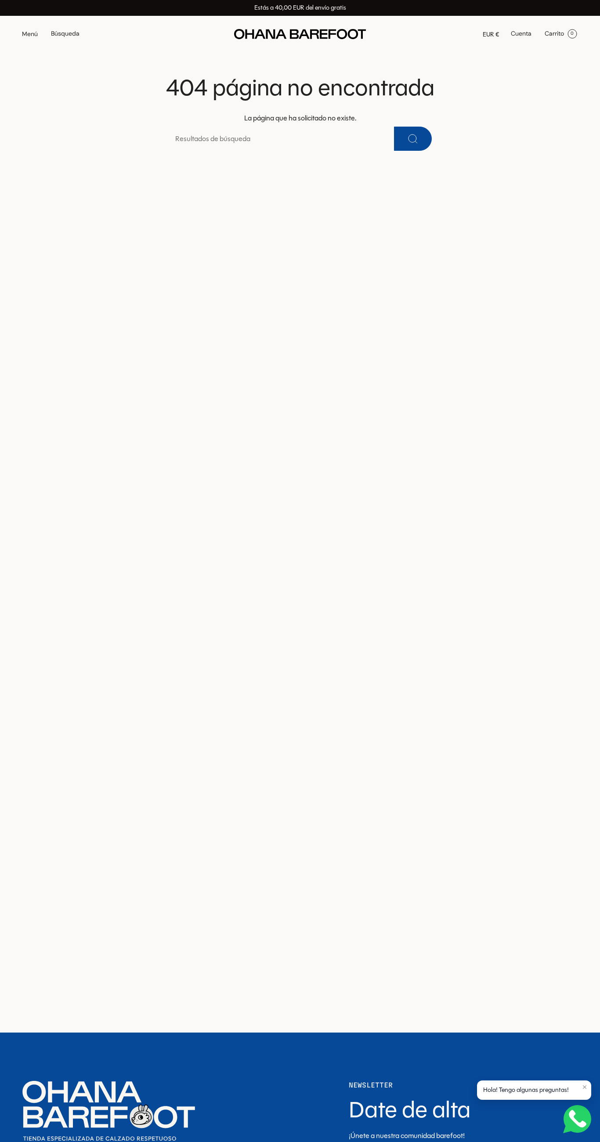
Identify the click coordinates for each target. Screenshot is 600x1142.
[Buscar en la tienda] (413, 139)
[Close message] (584, 1087)
